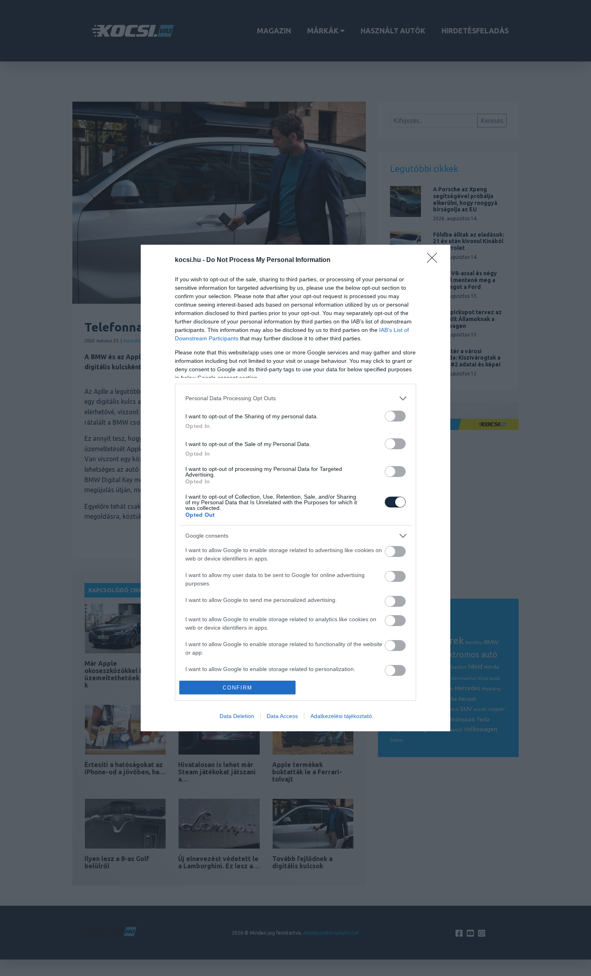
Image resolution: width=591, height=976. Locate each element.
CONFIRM (237, 688)
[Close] (434, 260)
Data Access (282, 716)
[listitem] (295, 398)
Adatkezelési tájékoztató (341, 716)
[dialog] (295, 488)
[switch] (395, 416)
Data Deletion (237, 716)
